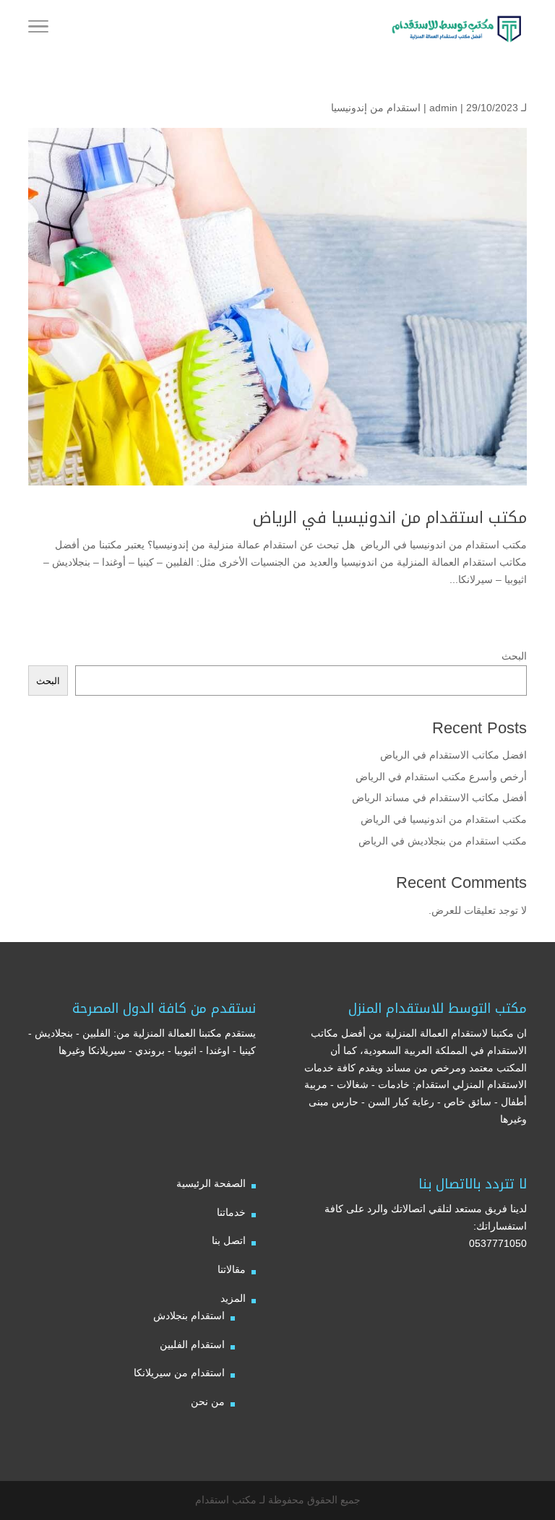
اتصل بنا (229, 1240)
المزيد (233, 1298)
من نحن (208, 1401)
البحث (514, 656)
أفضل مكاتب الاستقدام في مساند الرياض (439, 797)
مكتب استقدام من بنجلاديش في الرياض (442, 841)
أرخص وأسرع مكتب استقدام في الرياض (441, 776)
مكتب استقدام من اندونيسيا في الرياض (387, 518)
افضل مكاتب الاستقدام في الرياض (453, 755)
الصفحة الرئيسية (211, 1183)
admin (443, 107)
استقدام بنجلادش (189, 1315)
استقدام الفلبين (192, 1344)
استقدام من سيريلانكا (179, 1372)
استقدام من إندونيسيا (376, 107)
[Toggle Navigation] (38, 29)
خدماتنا (231, 1212)
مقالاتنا (232, 1269)
